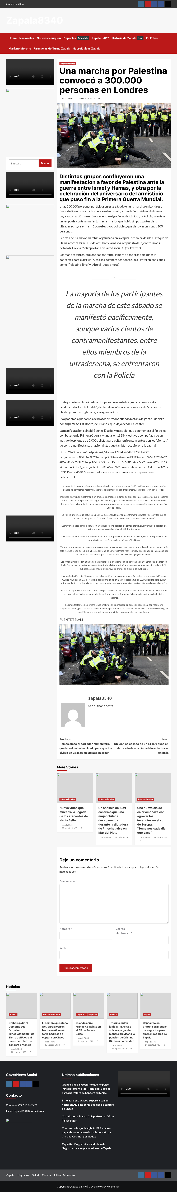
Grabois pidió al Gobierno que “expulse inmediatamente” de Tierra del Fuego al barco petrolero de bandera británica (21, 1033)
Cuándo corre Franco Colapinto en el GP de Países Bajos (88, 1118)
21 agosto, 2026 (152, 1045)
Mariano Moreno (20, 48)
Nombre (65, 928)
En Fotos (152, 38)
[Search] (169, 37)
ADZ (106, 38)
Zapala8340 (34, 20)
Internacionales (67, 63)
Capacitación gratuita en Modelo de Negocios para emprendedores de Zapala (155, 1030)
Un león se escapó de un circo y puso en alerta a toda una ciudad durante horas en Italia (141, 746)
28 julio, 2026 (121, 837)
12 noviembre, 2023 (85, 98)
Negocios (23, 1175)
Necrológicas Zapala (86, 48)
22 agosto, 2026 (85, 1041)
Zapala (96, 38)
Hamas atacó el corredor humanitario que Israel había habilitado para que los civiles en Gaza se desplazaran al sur (85, 746)
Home (13, 38)
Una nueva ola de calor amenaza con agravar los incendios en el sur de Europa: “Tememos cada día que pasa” (151, 820)
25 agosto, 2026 (18, 1052)
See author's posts (100, 706)
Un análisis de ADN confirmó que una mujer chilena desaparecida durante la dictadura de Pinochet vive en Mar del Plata (113, 820)
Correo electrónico (124, 931)
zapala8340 (67, 98)
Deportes (75, 38)
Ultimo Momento (64, 1175)
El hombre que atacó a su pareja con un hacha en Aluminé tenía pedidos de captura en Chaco (55, 1030)
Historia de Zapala (127, 38)
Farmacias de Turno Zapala (52, 48)
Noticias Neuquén (49, 38)
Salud (35, 1175)
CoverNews (96, 1186)
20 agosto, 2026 (69, 828)
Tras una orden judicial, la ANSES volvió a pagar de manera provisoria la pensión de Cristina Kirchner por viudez (86, 1132)
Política (13, 1014)
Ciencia (46, 1175)
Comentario (68, 881)
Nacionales (26, 38)
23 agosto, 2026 (52, 1045)
